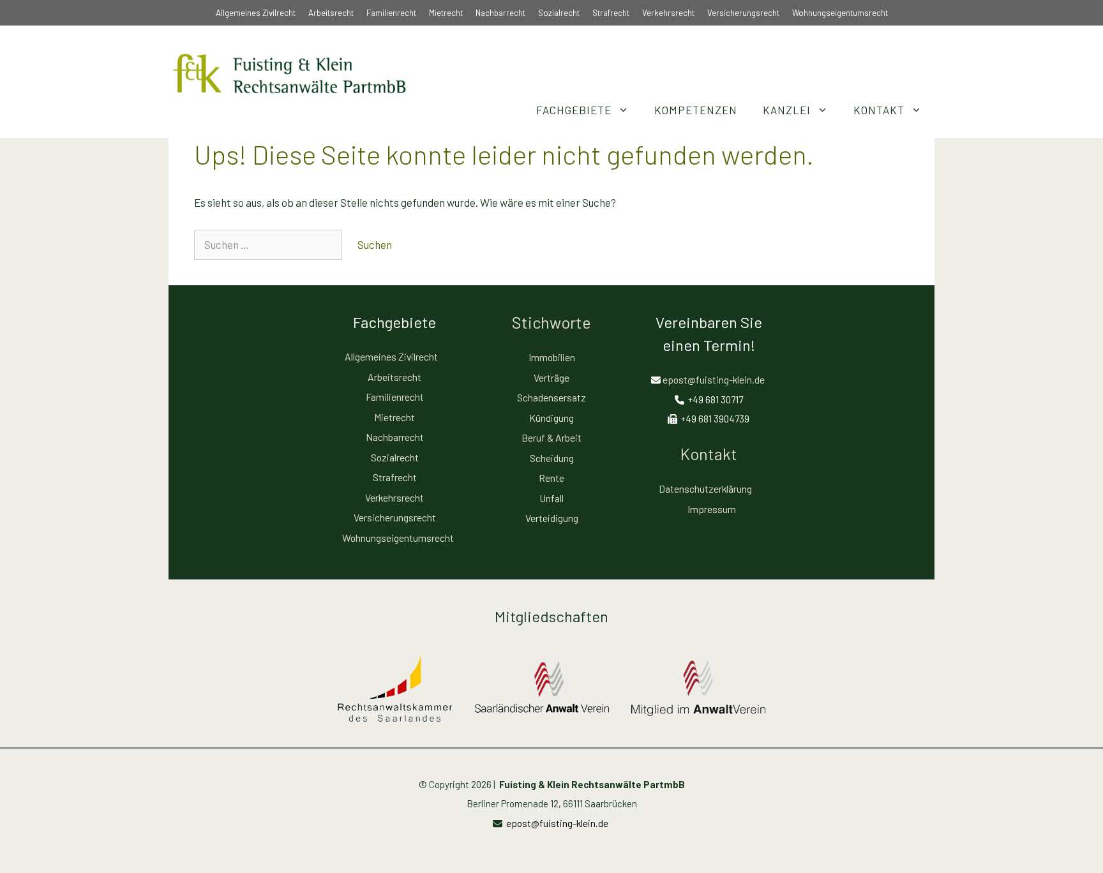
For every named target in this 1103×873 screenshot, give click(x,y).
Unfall (551, 498)
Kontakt (878, 109)
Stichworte (551, 322)
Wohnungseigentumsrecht (840, 13)
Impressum (711, 509)
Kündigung (551, 418)
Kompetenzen (695, 109)
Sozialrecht (559, 13)
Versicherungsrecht (743, 13)
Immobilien (552, 357)
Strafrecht (610, 13)
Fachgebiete (574, 109)
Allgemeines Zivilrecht (256, 13)
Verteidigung (551, 518)
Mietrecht (446, 13)
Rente (551, 478)
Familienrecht (391, 13)
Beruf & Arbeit (551, 437)
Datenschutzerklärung (705, 488)
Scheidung (552, 458)
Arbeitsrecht (331, 13)
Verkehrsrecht (668, 13)
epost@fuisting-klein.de (714, 379)
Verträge (551, 377)
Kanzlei (787, 109)
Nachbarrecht (500, 13)
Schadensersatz (551, 397)
